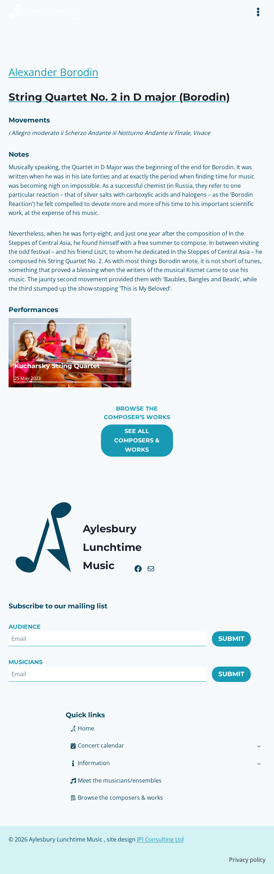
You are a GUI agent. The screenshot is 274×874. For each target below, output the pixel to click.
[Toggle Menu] (258, 12)
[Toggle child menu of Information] (258, 763)
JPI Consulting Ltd (160, 839)
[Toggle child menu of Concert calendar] (258, 745)
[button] (159, 763)
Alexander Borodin (53, 72)
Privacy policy (247, 860)
